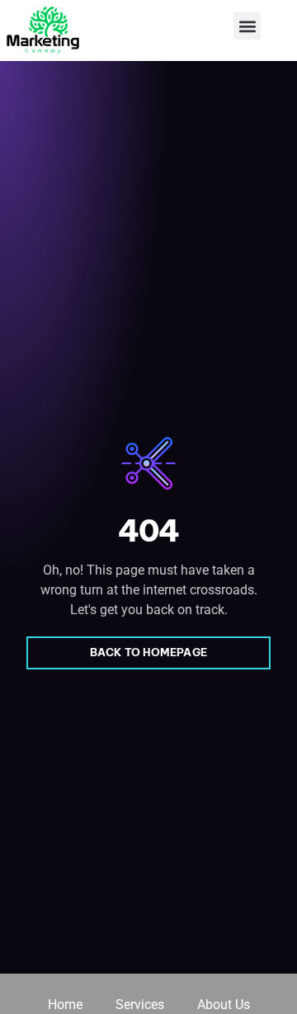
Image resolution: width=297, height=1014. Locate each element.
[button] (247, 26)
